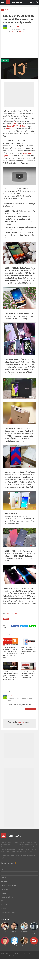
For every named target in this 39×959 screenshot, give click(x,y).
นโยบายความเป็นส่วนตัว (8, 913)
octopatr (5, 931)
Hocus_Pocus (15, 26)
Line (33, 626)
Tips (2, 873)
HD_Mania (24, 946)
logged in (21, 722)
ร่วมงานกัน (4, 905)
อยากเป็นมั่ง (34, 946)
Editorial (3, 877)
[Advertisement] (19, 46)
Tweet (25, 626)
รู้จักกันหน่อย (5, 901)
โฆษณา (3, 909)
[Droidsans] (14, 2)
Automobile (4, 889)
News (7, 9)
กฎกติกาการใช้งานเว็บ (8, 897)
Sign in (31, 2)
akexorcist (14, 946)
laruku (5, 946)
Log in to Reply (30, 709)
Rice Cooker (34, 932)
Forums (3, 893)
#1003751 (11, 700)
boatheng (11, 696)
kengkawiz (24, 931)
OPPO (6, 619)
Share (16, 626)
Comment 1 (22, 31)
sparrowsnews (11, 613)
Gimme (14, 931)
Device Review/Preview (8, 885)
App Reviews (5, 881)
